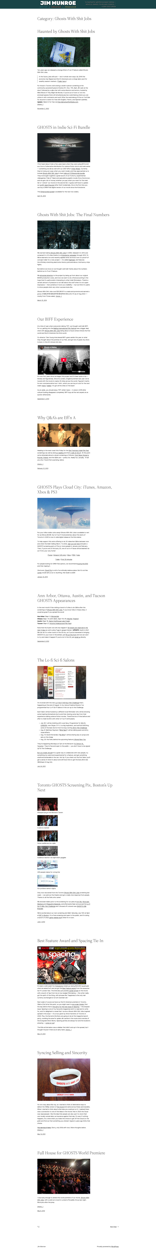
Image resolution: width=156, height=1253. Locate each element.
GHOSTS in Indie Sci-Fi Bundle (63, 127)
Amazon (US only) (59, 555)
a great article (73, 991)
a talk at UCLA (75, 453)
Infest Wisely (75, 169)
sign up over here (74, 544)
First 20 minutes (66, 559)
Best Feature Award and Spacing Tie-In (70, 940)
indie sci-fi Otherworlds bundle (74, 173)
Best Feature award (69, 988)
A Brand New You (80, 739)
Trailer (57, 559)
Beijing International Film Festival (65, 328)
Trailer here (62, 81)
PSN (73, 555)
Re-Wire (62, 735)
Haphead (72, 260)
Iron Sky (79, 902)
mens (44, 386)
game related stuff (55, 917)
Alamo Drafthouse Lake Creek (59, 621)
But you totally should (44, 753)
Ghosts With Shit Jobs (50, 173)
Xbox (69, 555)
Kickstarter (59, 986)
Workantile (54, 616)
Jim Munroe (41, 1246)
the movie (60, 1107)
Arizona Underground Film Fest (60, 623)
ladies (49, 386)
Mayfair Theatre (72, 619)
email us (77, 637)
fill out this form (71, 635)
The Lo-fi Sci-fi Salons (56, 660)
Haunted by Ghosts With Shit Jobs (66, 31)
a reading (60, 453)
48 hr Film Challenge (80, 728)
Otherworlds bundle (47, 192)
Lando (39, 573)
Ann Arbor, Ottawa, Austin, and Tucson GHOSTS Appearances (71, 598)
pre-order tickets (78, 1004)
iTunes (50, 555)
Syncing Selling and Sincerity (62, 1052)
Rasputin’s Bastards (53, 904)
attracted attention (46, 275)
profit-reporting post (47, 185)
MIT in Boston (44, 915)
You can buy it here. (44, 1127)
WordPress (115, 1246)
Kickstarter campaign (68, 255)
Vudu (78, 555)
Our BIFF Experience (55, 319)
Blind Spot (63, 730)
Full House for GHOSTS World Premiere (71, 1152)
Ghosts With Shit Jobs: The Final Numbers (73, 214)
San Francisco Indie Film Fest (79, 450)
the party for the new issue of (66, 1007)
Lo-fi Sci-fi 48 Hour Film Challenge (67, 703)
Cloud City (48, 570)
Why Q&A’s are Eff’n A (56, 417)
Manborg (40, 904)
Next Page (114, 1226)
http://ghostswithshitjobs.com (67, 102)
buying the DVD (82, 564)
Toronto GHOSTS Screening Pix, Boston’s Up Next (74, 787)
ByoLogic (86, 902)
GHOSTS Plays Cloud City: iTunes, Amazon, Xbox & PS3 (74, 489)
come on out (50, 1023)
